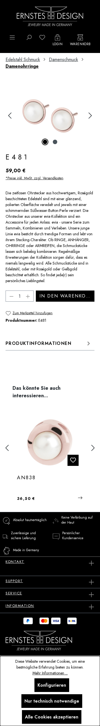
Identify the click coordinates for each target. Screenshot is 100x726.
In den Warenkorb (65, 296)
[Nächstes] (90, 116)
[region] (50, 115)
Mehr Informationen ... (50, 673)
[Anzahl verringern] (11, 296)
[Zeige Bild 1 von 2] (45, 142)
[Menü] (12, 37)
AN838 (26, 478)
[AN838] (50, 442)
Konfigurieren (52, 685)
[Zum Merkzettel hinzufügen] (73, 460)
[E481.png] (50, 115)
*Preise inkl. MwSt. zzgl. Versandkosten (34, 178)
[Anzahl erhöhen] (28, 296)
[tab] (49, 343)
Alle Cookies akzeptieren (51, 717)
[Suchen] (29, 37)
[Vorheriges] (10, 116)
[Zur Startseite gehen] (50, 16)
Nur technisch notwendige (51, 701)
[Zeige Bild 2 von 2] (55, 142)
